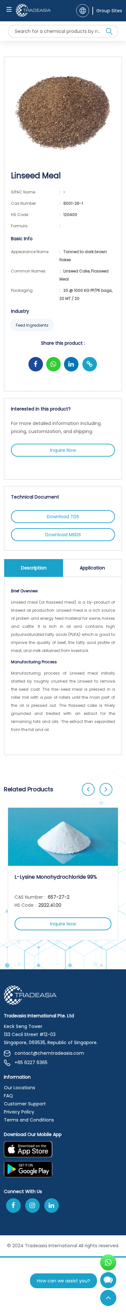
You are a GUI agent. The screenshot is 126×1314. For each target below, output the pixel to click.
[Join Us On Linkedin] (51, 1205)
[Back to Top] (108, 1298)
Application (92, 568)
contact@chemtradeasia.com (49, 1053)
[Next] (106, 789)
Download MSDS (63, 534)
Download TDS (63, 516)
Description (34, 568)
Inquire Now (63, 450)
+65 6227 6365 (31, 1062)
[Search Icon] (109, 32)
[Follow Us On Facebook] (13, 1205)
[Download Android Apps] (63, 1171)
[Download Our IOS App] (60, 1151)
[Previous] (88, 789)
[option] (63, 874)
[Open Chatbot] (108, 1282)
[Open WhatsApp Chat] (108, 1262)
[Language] (82, 10)
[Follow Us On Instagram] (32, 1205)
